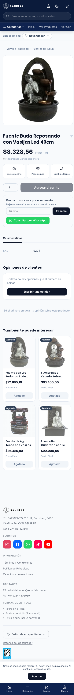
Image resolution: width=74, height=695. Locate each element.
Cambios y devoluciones (18, 574)
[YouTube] (48, 544)
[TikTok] (38, 544)
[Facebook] (17, 544)
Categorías (15, 26)
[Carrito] (67, 6)
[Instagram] (7, 544)
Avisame (61, 211)
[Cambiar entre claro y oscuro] (57, 6)
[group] (38, 90)
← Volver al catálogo (16, 48)
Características (12, 238)
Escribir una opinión (37, 291)
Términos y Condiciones (17, 562)
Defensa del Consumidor (17, 642)
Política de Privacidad (16, 568)
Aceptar (37, 676)
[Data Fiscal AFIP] (7, 653)
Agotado (19, 395)
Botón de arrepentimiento (28, 634)
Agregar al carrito (46, 187)
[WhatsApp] (28, 544)
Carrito (46, 691)
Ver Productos (48, 26)
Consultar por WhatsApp (30, 220)
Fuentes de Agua (43, 48)
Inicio (31, 26)
